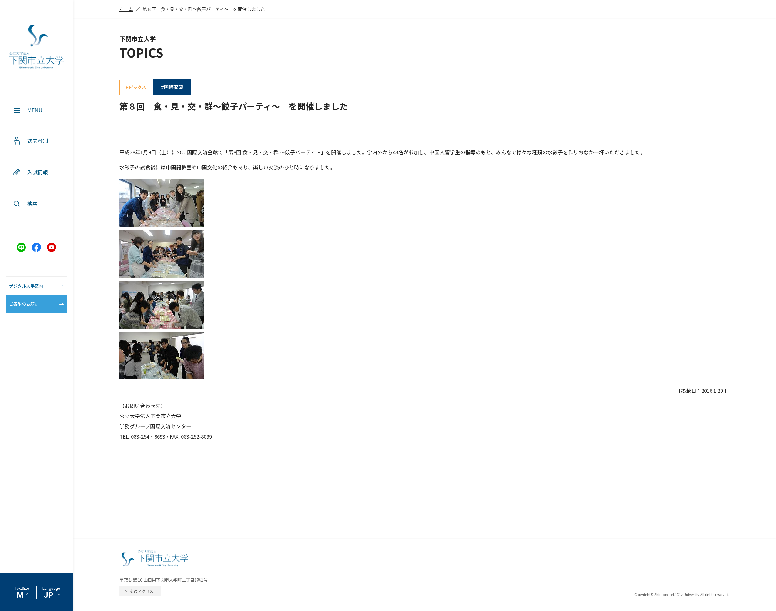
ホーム (126, 8)
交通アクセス (141, 591)
